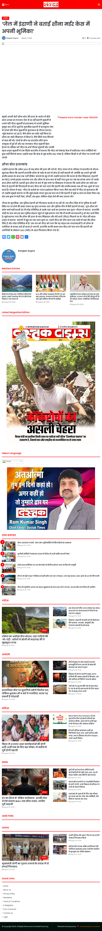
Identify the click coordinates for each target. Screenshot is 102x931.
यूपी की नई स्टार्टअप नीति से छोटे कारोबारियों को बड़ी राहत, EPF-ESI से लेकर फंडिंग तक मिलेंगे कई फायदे (83, 772)
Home (5, 886)
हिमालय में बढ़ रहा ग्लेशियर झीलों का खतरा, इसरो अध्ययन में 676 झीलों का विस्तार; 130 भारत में (16, 296)
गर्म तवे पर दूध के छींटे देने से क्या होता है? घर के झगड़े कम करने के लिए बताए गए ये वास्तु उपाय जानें (84, 688)
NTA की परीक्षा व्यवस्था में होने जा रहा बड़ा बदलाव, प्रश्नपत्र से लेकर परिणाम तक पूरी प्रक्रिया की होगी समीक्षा (50, 296)
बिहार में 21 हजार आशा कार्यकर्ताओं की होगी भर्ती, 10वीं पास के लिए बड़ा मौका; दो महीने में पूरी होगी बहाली (24, 747)
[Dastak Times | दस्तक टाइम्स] (51, 4)
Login (5, 917)
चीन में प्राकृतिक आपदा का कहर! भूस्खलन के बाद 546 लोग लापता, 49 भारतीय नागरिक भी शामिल (56, 587)
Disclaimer (7, 897)
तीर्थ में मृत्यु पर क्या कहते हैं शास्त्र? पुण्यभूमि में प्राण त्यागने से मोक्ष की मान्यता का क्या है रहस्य (82, 665)
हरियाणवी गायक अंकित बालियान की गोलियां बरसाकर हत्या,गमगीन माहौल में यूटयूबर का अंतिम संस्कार (84, 849)
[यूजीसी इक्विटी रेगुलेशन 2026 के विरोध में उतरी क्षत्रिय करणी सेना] (9, 557)
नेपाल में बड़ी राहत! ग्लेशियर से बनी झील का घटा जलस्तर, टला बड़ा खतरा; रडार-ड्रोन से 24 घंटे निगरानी (58, 576)
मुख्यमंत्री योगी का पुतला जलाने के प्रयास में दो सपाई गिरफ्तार (25, 865)
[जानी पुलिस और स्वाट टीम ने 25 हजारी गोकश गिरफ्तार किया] (60, 838)
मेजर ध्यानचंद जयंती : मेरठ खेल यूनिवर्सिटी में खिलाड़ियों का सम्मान (44, 542)
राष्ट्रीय (5, 18)
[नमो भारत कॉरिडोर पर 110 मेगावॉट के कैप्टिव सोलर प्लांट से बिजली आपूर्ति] (9, 568)
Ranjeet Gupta (12, 38)
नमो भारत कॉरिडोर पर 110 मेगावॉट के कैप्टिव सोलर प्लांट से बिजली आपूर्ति (46, 565)
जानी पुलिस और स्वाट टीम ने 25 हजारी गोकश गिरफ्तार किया (84, 836)
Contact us (8, 913)
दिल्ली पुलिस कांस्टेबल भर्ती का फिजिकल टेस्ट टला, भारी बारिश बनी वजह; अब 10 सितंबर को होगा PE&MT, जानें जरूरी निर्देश (83, 734)
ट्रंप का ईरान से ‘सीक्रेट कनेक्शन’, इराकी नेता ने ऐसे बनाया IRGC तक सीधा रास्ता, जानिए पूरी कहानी (24, 801)
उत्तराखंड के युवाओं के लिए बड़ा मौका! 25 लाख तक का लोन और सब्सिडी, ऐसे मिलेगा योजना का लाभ (84, 796)
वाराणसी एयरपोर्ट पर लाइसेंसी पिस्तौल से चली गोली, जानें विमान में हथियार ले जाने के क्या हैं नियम (84, 784)
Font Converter (9, 909)
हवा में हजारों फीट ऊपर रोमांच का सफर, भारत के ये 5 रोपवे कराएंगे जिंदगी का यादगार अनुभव (84, 611)
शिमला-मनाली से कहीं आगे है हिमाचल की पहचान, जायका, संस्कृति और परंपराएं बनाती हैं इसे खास (84, 623)
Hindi (8, 461)
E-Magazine (8, 905)
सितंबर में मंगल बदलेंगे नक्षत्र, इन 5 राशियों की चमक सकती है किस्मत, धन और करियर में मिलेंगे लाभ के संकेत (84, 676)
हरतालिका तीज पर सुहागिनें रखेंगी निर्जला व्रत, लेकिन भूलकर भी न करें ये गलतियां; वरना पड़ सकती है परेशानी (25, 693)
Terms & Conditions (11, 901)
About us (7, 890)
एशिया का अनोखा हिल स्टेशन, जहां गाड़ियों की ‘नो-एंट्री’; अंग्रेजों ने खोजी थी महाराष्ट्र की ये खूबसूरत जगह (25, 639)
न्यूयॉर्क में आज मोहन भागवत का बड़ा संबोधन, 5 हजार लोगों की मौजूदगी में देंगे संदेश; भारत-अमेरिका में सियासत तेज (84, 298)
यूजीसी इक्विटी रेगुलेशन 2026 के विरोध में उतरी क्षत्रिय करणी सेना (43, 554)
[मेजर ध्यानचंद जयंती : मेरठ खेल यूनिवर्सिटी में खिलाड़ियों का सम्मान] (9, 546)
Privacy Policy (9, 894)
